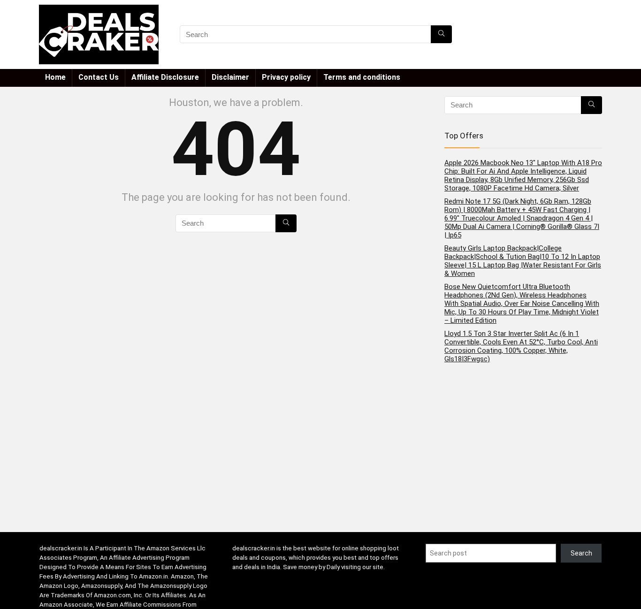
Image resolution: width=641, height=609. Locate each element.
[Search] (441, 34)
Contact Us (98, 77)
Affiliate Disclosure (165, 77)
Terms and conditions (361, 77)
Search (581, 553)
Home (55, 77)
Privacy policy (286, 77)
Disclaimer (230, 77)
